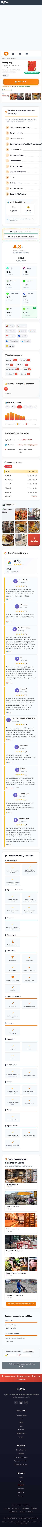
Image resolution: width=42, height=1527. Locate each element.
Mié (31, 407)
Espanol (21, 1485)
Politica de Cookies (21, 1464)
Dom (13, 407)
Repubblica (7, 1508)
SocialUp (30, 1511)
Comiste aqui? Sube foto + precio (22, 232)
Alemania (21, 1430)
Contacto (21, 1453)
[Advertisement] (21, 28)
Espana (21, 1426)
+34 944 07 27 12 (25, 440)
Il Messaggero (16, 1508)
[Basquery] (5, 96)
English (21, 1481)
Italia (21, 1419)
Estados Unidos (21, 1433)
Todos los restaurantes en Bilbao (15, 1338)
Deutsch (21, 1492)
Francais (21, 1488)
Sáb (7, 407)
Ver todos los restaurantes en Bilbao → (21, 1304)
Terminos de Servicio (21, 1461)
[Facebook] (16, 1403)
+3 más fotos (33, 539)
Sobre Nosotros (21, 1450)
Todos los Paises (21, 1415)
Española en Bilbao (10, 1328)
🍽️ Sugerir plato (28, 1351)
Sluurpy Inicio (9, 1341)
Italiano (21, 1477)
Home (4, 58)
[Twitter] (26, 1403)
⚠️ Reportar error (10, 1355)
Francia (21, 1422)
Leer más (9, 788)
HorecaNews (25, 1508)
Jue (37, 407)
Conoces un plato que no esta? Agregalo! (22, 236)
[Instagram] (21, 1403)
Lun (19, 407)
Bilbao (8, 58)
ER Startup (22, 1511)
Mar (25, 407)
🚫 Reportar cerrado (24, 1355)
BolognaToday (13, 1511)
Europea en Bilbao (10, 1325)
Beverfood (34, 1508)
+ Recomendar (7, 89)
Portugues (21, 1496)
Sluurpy (21, 1437)
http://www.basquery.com (28, 445)
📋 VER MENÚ (21, 82)
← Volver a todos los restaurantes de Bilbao (21, 1365)
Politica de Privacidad (21, 1457)
